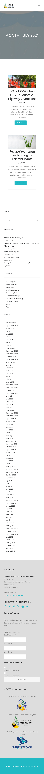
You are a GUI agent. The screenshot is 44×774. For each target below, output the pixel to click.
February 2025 (11, 345)
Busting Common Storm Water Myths (17, 263)
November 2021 (12, 444)
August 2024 (10, 362)
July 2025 (9, 331)
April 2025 (9, 339)
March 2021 (10, 464)
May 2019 (9, 514)
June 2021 (9, 458)
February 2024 (11, 379)
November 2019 (12, 500)
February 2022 (11, 435)
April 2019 (9, 517)
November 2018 (12, 528)
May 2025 (9, 337)
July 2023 (9, 396)
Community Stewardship (14, 298)
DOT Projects (11, 281)
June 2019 (9, 511)
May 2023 (9, 402)
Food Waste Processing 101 (14, 237)
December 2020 (12, 469)
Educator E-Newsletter (11, 676)
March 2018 (10, 540)
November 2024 (12, 354)
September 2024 (12, 359)
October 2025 (11, 323)
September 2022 (12, 418)
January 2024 (10, 382)
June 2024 (9, 368)
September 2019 (12, 503)
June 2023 (9, 399)
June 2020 (9, 483)
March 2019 (10, 520)
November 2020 (12, 472)
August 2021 (10, 452)
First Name (8, 643)
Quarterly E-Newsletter (12, 670)
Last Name (8, 652)
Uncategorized (11, 287)
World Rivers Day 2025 (12, 251)
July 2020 (9, 480)
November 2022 (12, 416)
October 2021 (11, 447)
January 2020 (10, 497)
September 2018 (12, 534)
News (8, 304)
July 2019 (9, 509)
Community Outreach (13, 293)
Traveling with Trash (11, 257)
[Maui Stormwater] (22, 743)
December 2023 (12, 385)
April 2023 (9, 404)
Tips (7, 307)
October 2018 (11, 531)
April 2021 (9, 461)
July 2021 (9, 455)
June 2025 (9, 334)
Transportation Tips (13, 296)
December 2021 (12, 441)
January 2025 (10, 348)
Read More (20, 122)
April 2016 (9, 548)
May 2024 (9, 370)
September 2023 (12, 393)
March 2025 (10, 342)
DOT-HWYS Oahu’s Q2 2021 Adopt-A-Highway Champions (22, 95)
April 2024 (9, 373)
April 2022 (9, 430)
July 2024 (9, 365)
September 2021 (12, 449)
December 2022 (12, 413)
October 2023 (11, 390)
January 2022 (10, 438)
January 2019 (10, 525)
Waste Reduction (12, 284)
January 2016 (10, 551)
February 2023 (11, 407)
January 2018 (10, 542)
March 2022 (10, 433)
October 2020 (11, 475)
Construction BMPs (12, 301)
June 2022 (9, 424)
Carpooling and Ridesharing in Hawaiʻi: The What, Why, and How (21, 244)
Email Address (10, 635)
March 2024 (10, 376)
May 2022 (9, 427)
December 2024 (12, 351)
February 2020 (11, 495)
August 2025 (10, 328)
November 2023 (12, 387)
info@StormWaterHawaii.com (14, 595)
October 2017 (11, 545)
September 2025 (12, 325)
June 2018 (9, 537)
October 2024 (11, 356)
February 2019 (11, 523)
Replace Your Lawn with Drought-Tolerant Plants (22, 155)
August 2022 (10, 421)
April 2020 (9, 489)
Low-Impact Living (12, 290)
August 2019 (10, 506)
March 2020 (10, 492)
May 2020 (9, 486)
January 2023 (10, 410)
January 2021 (10, 466)
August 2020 (10, 478)
